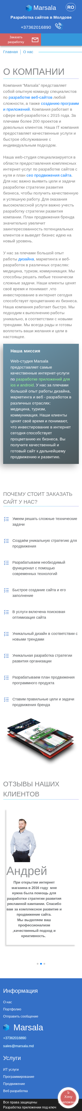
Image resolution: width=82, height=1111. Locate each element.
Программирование (18, 1076)
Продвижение (14, 1084)
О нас (7, 1002)
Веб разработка (15, 1091)
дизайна (26, 259)
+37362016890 (36, 27)
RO (70, 7)
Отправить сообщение (20, 1016)
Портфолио (12, 1009)
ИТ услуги (11, 1069)
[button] (37, 964)
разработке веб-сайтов (30, 97)
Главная (10, 52)
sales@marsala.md (18, 1046)
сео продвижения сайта (48, 175)
